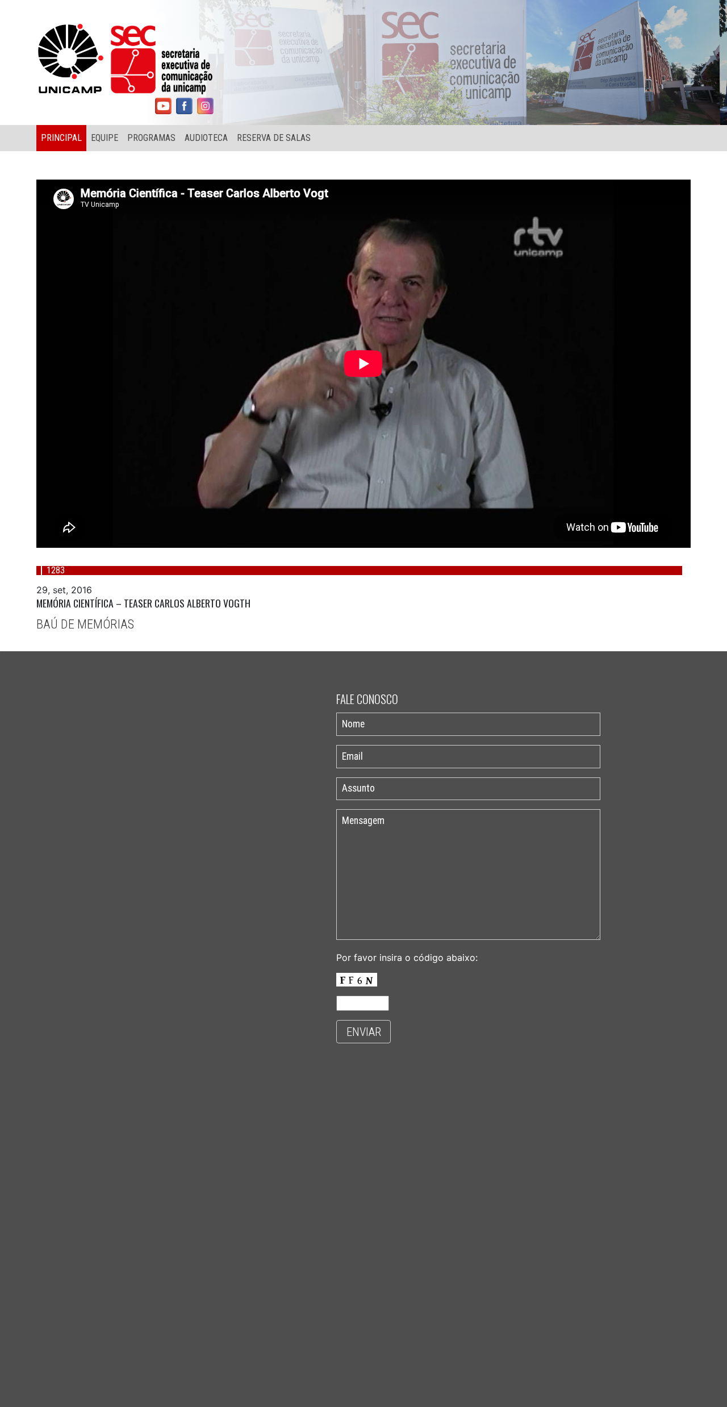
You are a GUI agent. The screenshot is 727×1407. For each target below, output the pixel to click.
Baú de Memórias (85, 624)
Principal (61, 137)
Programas (151, 137)
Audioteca (206, 137)
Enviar (363, 1032)
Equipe (104, 137)
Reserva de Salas (274, 137)
